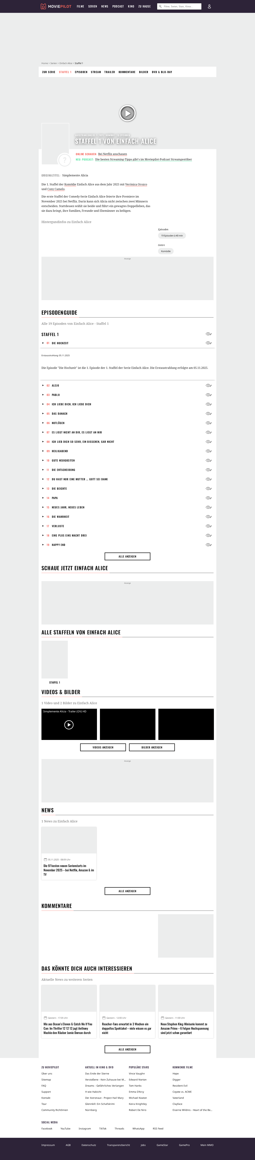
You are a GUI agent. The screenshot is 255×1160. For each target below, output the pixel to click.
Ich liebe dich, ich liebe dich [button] (71, 404)
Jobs (143, 1145)
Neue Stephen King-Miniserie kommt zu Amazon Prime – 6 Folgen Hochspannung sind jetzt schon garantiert (185, 1028)
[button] (44, 343)
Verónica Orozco (136, 184)
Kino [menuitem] (131, 6)
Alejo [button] (55, 385)
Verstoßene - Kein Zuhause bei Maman (105, 1079)
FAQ (43, 1085)
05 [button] (48, 413)
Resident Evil (180, 1085)
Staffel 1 (65, 72)
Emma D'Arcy (136, 1091)
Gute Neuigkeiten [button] (63, 460)
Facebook (46, 1128)
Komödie (166, 251)
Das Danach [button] (59, 413)
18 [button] (48, 535)
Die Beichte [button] (59, 488)
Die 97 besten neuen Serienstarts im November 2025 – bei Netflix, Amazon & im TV (69, 870)
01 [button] (48, 343)
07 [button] (48, 432)
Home (44, 63)
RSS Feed (158, 1128)
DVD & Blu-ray (162, 72)
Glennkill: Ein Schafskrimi (100, 1103)
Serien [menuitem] (92, 6)
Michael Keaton (138, 1097)
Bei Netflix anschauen (112, 154)
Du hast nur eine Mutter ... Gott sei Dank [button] (80, 479)
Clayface (177, 1103)
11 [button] (48, 470)
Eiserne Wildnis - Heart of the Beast (193, 1110)
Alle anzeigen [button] (127, 556)
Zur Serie (49, 72)
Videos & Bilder (60, 692)
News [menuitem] (104, 6)
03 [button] (48, 395)
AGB (68, 1145)
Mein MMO (207, 1145)
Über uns (46, 1073)
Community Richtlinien (54, 1110)
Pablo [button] (56, 395)
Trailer (109, 72)
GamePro (184, 1145)
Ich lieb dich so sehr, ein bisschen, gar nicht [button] (83, 441)
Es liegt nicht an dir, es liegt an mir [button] (77, 432)
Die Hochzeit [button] (60, 343)
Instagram (85, 1128)
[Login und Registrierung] (209, 6)
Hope (176, 1073)
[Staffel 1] (54, 660)
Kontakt (45, 1097)
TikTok (102, 1128)
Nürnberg (91, 1110)
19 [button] (48, 545)
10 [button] (48, 460)
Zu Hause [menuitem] (144, 6)
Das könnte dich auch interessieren (86, 968)
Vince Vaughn (137, 1073)
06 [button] (48, 423)
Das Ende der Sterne (97, 1073)
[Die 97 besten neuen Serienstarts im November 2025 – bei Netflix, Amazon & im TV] (68, 840)
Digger (177, 1079)
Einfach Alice (66, 63)
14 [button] (48, 498)
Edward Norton (138, 1079)
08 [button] (48, 441)
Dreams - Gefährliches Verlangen (104, 1085)
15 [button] (48, 507)
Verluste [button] (58, 526)
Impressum (48, 1145)
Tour (44, 1103)
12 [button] (48, 479)
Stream (96, 72)
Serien (53, 63)
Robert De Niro (137, 1110)
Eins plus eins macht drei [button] (69, 535)
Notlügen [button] (58, 423)
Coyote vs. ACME (182, 1091)
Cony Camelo (56, 189)
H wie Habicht (93, 1091)
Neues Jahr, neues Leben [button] (68, 507)
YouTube (65, 1128)
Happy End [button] (58, 545)
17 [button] (48, 526)
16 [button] (48, 516)
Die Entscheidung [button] (63, 470)
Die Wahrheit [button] (61, 516)
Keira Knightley (138, 1103)
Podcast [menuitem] (118, 6)
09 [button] (48, 451)
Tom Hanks (135, 1085)
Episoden (81, 72)
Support (46, 1091)
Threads (119, 1128)
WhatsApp (138, 1128)
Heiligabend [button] (60, 451)
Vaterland (178, 1097)
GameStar (162, 1145)
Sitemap (46, 1079)
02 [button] (48, 385)
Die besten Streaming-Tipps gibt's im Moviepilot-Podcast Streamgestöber (143, 159)
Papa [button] (55, 498)
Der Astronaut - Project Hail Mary (104, 1097)
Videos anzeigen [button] (103, 747)
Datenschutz (89, 1145)
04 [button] (48, 404)
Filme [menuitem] (80, 6)
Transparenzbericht (118, 1145)
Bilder (143, 72)
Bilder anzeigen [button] (152, 747)
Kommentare (127, 72)
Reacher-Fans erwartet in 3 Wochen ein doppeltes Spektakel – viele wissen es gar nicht (126, 1028)
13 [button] (48, 488)
